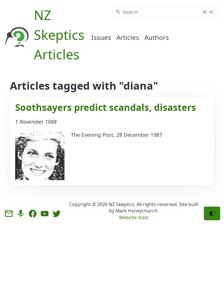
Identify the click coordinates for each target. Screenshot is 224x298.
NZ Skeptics (121, 204)
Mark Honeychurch (137, 210)
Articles (127, 37)
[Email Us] (8, 213)
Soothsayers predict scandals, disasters (105, 107)
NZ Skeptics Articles (59, 34)
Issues (101, 37)
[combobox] (165, 12)
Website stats (134, 217)
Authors (156, 37)
